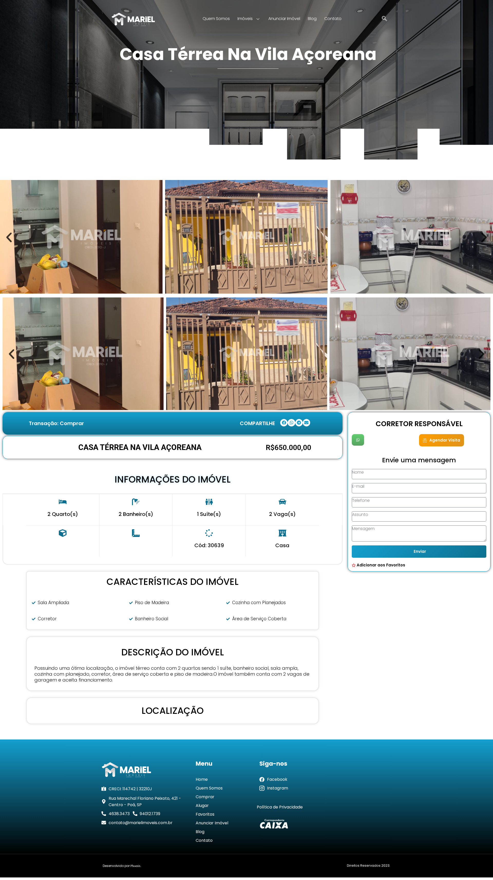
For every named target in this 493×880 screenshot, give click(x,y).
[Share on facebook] (284, 422)
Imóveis (245, 19)
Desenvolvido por (122, 866)
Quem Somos (216, 19)
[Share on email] (306, 422)
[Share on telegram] (299, 422)
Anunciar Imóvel (284, 19)
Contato (333, 19)
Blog (312, 19)
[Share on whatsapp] (291, 422)
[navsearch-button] (384, 19)
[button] (9, 237)
